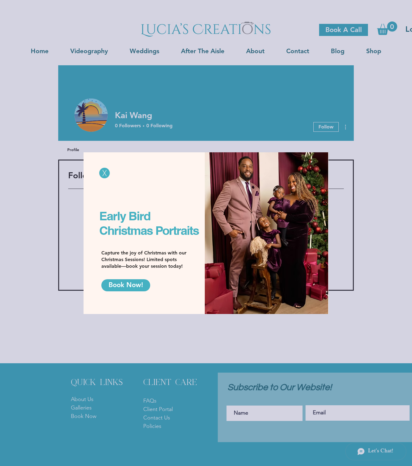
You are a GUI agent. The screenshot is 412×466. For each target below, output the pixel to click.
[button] (104, 173)
